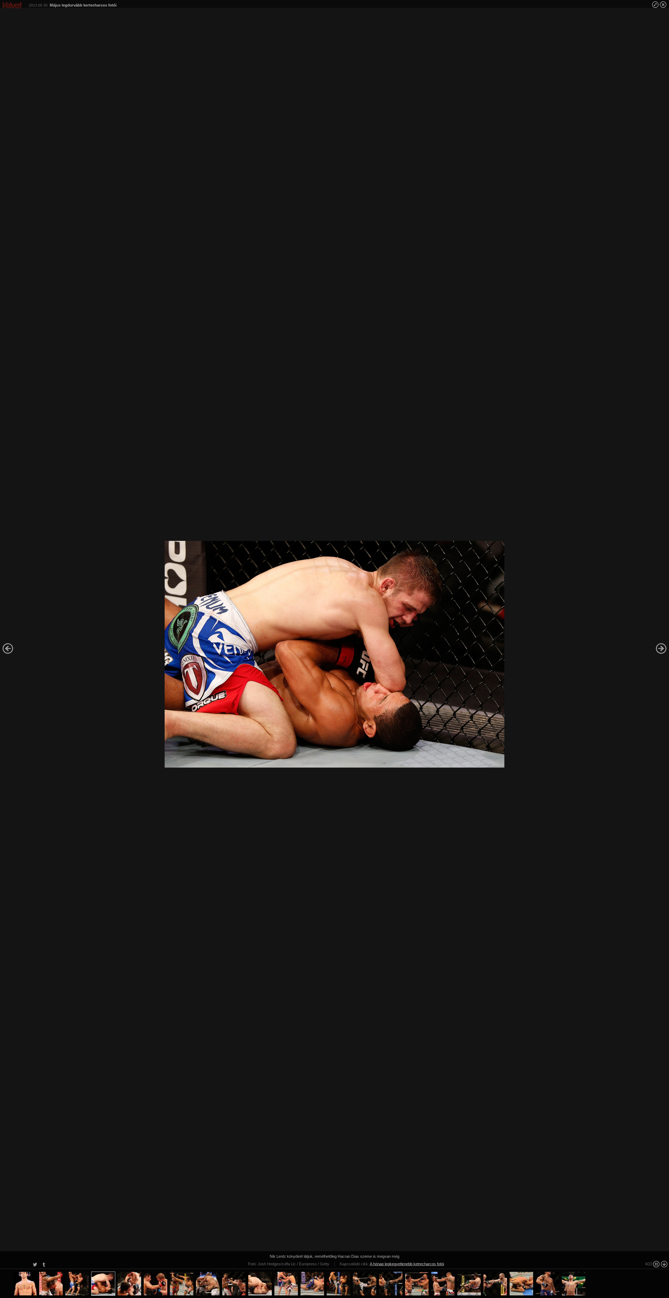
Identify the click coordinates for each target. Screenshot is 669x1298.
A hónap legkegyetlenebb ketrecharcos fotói (407, 1264)
